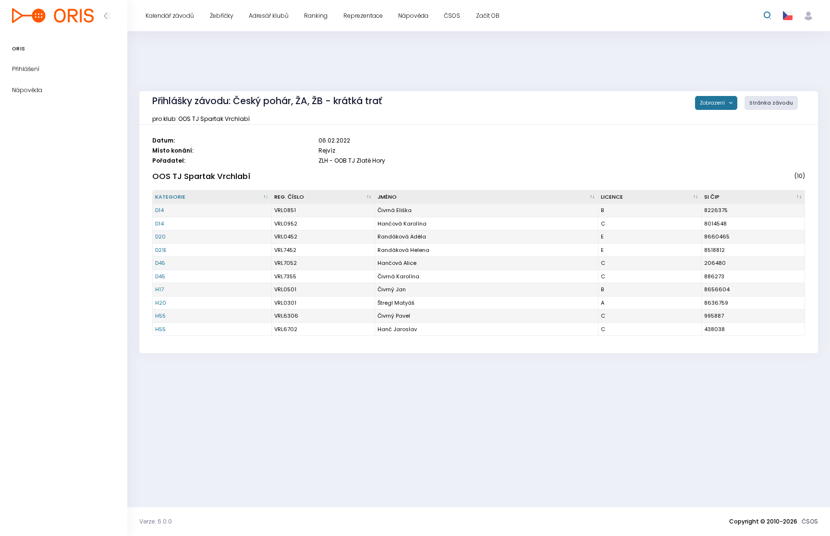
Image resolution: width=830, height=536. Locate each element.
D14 (159, 210)
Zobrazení (713, 103)
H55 (160, 316)
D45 (160, 263)
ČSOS (810, 521)
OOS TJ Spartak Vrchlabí (201, 176)
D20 (160, 236)
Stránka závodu (771, 103)
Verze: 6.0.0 (155, 521)
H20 (160, 303)
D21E (161, 250)
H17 (159, 289)
